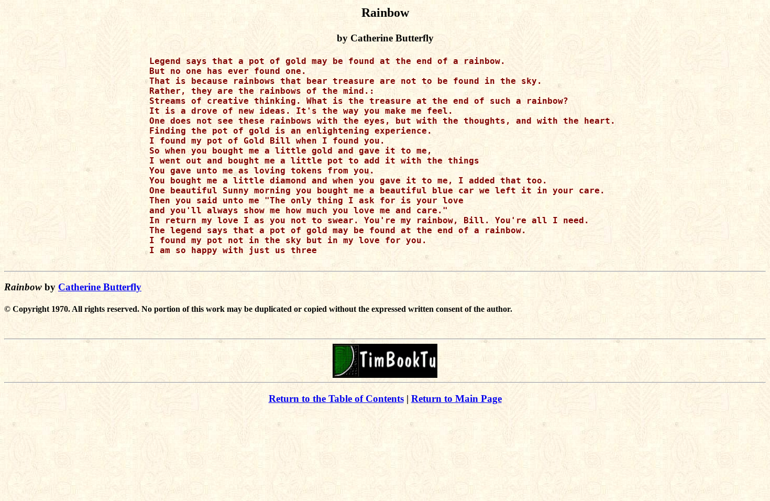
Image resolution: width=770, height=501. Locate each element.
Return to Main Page (456, 398)
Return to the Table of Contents (336, 398)
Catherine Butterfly (99, 286)
